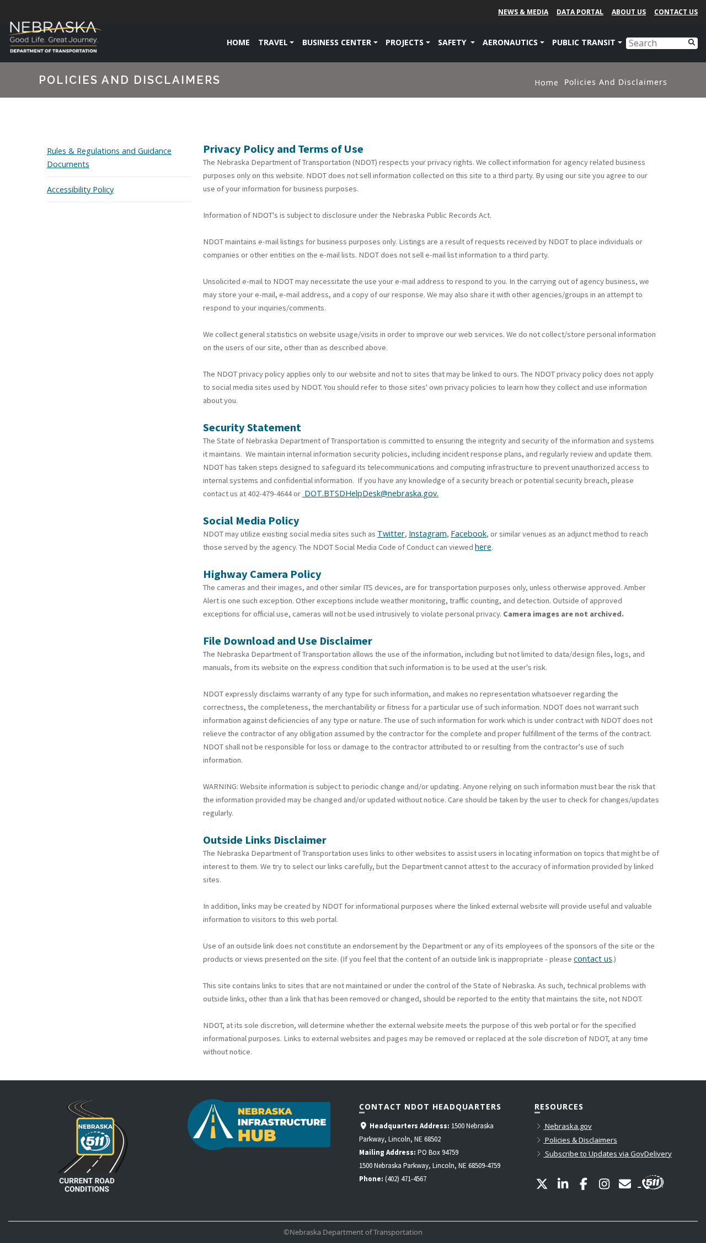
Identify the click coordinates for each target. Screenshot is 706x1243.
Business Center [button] (336, 42)
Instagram (428, 533)
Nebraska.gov (567, 1126)
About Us (629, 12)
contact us (593, 958)
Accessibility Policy (80, 189)
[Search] (691, 41)
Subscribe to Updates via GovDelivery (607, 1154)
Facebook (468, 533)
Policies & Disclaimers (580, 1140)
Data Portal (580, 12)
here (483, 547)
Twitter (391, 533)
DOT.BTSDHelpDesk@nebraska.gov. (370, 493)
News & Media (523, 12)
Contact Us (676, 12)
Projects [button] (405, 42)
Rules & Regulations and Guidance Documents (109, 157)
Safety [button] (453, 42)
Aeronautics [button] (510, 42)
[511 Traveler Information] (651, 1180)
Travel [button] (273, 42)
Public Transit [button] (584, 42)
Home (238, 42)
